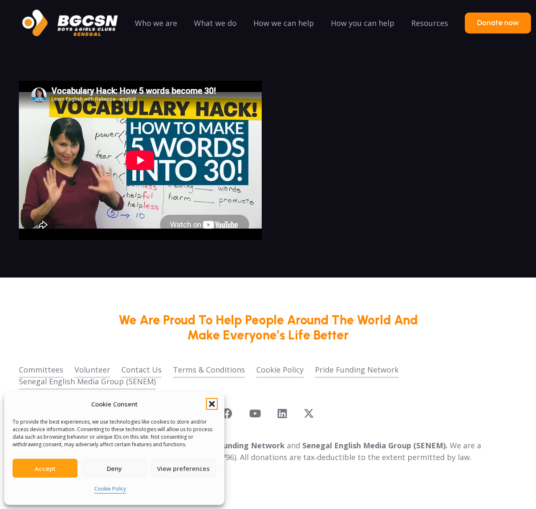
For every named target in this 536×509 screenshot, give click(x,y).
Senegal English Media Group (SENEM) (87, 381)
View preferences (183, 468)
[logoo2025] (76, 23)
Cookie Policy (110, 488)
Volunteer (92, 370)
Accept (45, 468)
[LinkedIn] (282, 413)
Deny (114, 468)
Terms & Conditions (209, 370)
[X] (309, 413)
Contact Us (141, 370)
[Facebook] (227, 413)
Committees (41, 370)
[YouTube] (255, 413)
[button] (212, 404)
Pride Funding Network (357, 370)
